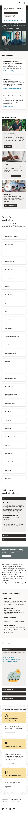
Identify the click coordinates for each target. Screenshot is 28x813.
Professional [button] (6, 539)
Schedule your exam (16, 175)
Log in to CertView (6, 556)
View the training (8, 146)
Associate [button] (5, 535)
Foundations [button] (6, 499)
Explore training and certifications (12, 88)
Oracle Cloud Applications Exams (12, 659)
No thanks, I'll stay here (9, 16)
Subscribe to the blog (10, 763)
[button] (3, 3)
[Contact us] (25, 3)
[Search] (16, 3)
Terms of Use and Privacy (16, 799)
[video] (14, 38)
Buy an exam (7, 175)
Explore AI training (8, 106)
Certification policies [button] (8, 689)
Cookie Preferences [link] (5, 801)
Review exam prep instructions (10, 205)
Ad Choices (13, 801)
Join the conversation (10, 733)
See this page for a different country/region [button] (13, 20)
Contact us (8, 787)
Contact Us (21, 804)
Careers (18, 801)
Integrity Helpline (14, 804)
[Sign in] (22, 3)
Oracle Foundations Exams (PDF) (12, 661)
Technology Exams (9, 657)
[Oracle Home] (6, 3)
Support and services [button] (8, 698)
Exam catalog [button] (6, 649)
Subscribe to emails (6, 804)
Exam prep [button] (5, 694)
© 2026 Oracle (5, 799)
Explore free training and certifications (13, 71)
